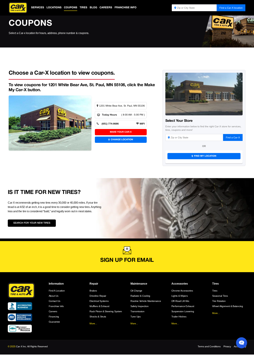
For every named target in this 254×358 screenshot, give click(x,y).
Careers (106, 7)
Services (37, 7)
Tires (83, 7)
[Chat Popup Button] (241, 342)
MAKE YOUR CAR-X (121, 132)
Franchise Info (126, 7)
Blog (93, 7)
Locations (54, 7)
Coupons (70, 7)
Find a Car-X (233, 137)
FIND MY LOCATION (205, 156)
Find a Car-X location (231, 7)
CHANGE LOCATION (122, 140)
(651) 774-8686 (110, 123)
